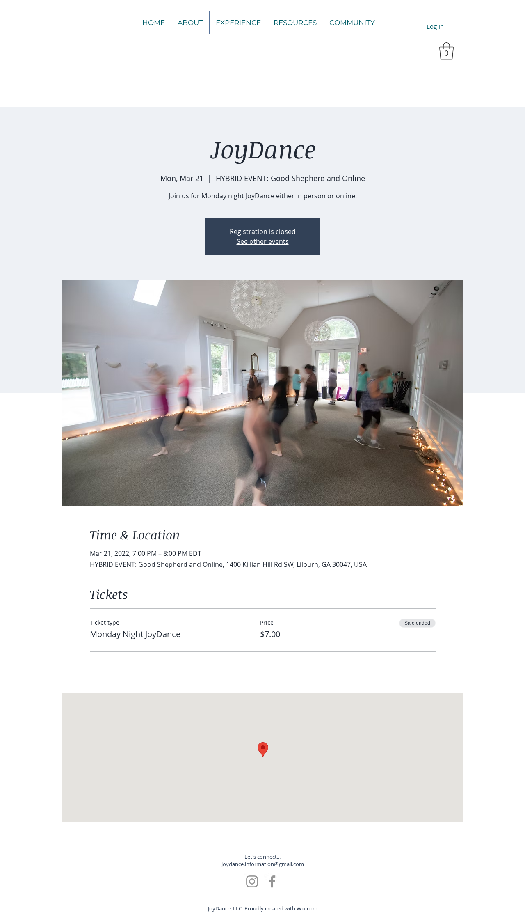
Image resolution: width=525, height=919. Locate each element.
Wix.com (307, 908)
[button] (446, 51)
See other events (263, 241)
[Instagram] (252, 881)
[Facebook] (272, 881)
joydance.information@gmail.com (262, 864)
